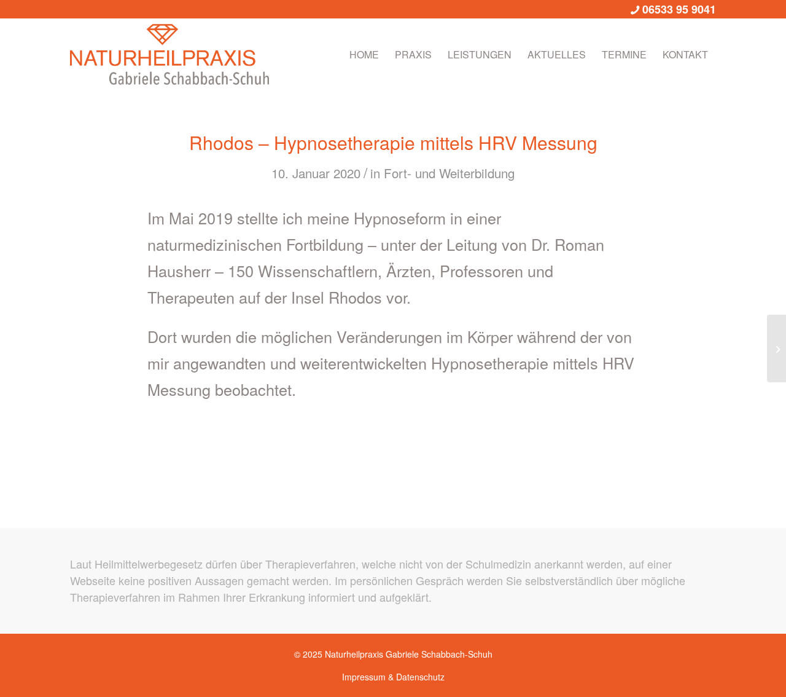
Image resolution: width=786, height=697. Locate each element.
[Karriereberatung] (776, 348)
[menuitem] (364, 54)
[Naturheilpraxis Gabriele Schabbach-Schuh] (169, 54)
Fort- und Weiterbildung (449, 172)
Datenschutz (420, 677)
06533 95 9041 (679, 9)
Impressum (364, 677)
